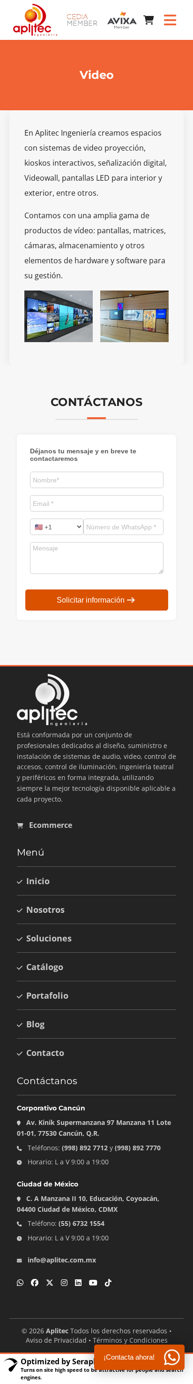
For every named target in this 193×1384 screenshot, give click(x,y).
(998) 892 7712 (85, 1147)
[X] (49, 1282)
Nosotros (45, 909)
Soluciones (49, 938)
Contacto (45, 1052)
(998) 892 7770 (138, 1147)
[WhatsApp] (20, 1282)
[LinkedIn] (78, 1282)
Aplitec (57, 1330)
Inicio (38, 881)
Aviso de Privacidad (56, 1340)
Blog (35, 1024)
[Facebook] (34, 1282)
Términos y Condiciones (130, 1340)
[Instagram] (64, 1282)
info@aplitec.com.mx (61, 1259)
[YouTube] (93, 1282)
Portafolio (47, 995)
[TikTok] (108, 1282)
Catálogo (44, 966)
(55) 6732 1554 (81, 1223)
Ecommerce (49, 825)
